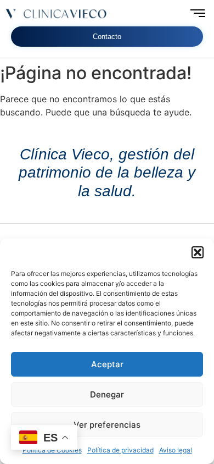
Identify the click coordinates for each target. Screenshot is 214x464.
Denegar (107, 394)
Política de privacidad (120, 450)
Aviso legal (175, 450)
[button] (197, 252)
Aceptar (107, 364)
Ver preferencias (107, 424)
